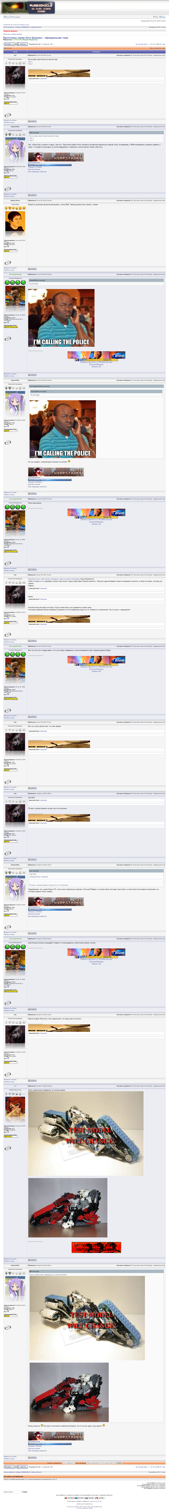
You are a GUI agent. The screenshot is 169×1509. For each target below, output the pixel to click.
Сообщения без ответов (10, 24)
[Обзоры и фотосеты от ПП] (91, 362)
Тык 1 (30, 62)
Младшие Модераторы (30, 39)
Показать (43, 78)
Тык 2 (30, 64)
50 (151, 44)
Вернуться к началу (10, 120)
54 (160, 44)
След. (163, 44)
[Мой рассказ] (107, 362)
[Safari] (90, 1498)
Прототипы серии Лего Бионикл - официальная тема (35, 37)
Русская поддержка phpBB (84, 1508)
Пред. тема (153, 48)
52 (156, 44)
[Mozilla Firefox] (79, 1498)
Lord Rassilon (17, 39)
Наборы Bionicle (36, 27)
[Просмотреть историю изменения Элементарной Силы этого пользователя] (11, 104)
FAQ (156, 17)
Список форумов (8, 27)
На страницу (140, 44)
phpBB (76, 1506)
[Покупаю (92, 364)
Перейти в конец (9, 122)
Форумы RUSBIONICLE (22, 27)
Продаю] (100, 364)
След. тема (161, 48)
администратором (95, 1501)
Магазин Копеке (34, 169)
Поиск (163, 17)
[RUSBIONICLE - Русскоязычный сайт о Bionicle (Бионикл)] (28, 14)
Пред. (145, 44)
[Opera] (100, 1498)
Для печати (8, 48)
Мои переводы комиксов (37, 172)
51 (153, 44)
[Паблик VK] (96, 367)
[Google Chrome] (69, 1498)
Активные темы (24, 24)
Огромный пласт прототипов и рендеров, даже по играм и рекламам (54, 579)
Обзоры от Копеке (35, 167)
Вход (7, 17)
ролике (42, 581)
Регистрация (16, 17)
